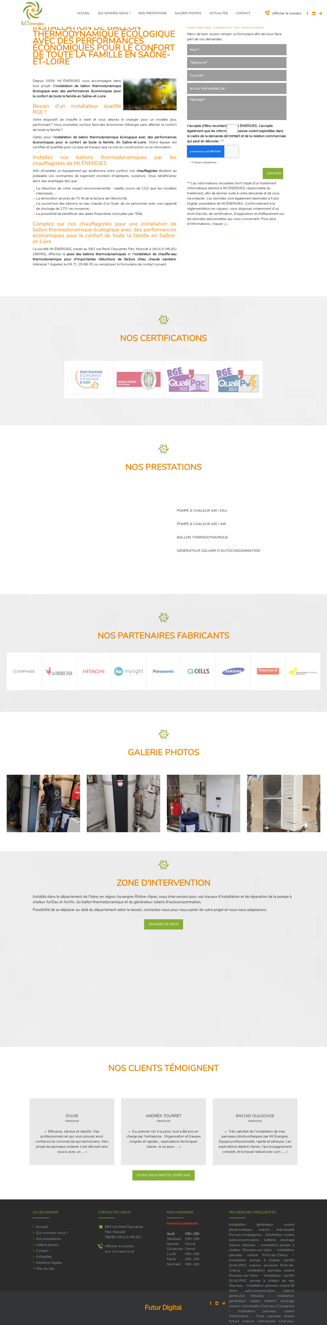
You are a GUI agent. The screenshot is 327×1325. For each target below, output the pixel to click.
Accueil (83, 13)
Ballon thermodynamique (202, 537)
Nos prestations (152, 13)
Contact (243, 13)
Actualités (218, 13)
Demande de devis (164, 924)
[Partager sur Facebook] (307, 13)
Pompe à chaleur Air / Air (201, 524)
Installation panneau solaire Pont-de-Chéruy (261, 1253)
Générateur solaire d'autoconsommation (218, 550)
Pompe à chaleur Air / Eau (202, 510)
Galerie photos (188, 13)
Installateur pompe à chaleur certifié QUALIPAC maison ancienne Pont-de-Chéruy (261, 1265)
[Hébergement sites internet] (163, 1315)
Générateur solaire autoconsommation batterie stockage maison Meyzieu (261, 1240)
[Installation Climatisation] (283, 803)
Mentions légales (49, 1262)
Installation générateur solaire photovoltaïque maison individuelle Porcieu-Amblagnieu (261, 1229)
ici (225, 223)
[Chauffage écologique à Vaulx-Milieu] (43, 803)
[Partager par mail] (320, 13)
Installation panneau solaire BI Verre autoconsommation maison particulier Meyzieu (261, 1290)
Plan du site (45, 1268)
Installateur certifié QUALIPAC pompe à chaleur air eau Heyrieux (261, 1280)
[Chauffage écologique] (123, 803)
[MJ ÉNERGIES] (33, 13)
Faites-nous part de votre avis (163, 1175)
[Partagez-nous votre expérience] (314, 13)
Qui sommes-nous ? (114, 13)
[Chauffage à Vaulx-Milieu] (203, 803)
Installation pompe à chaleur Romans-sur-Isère (261, 1248)
